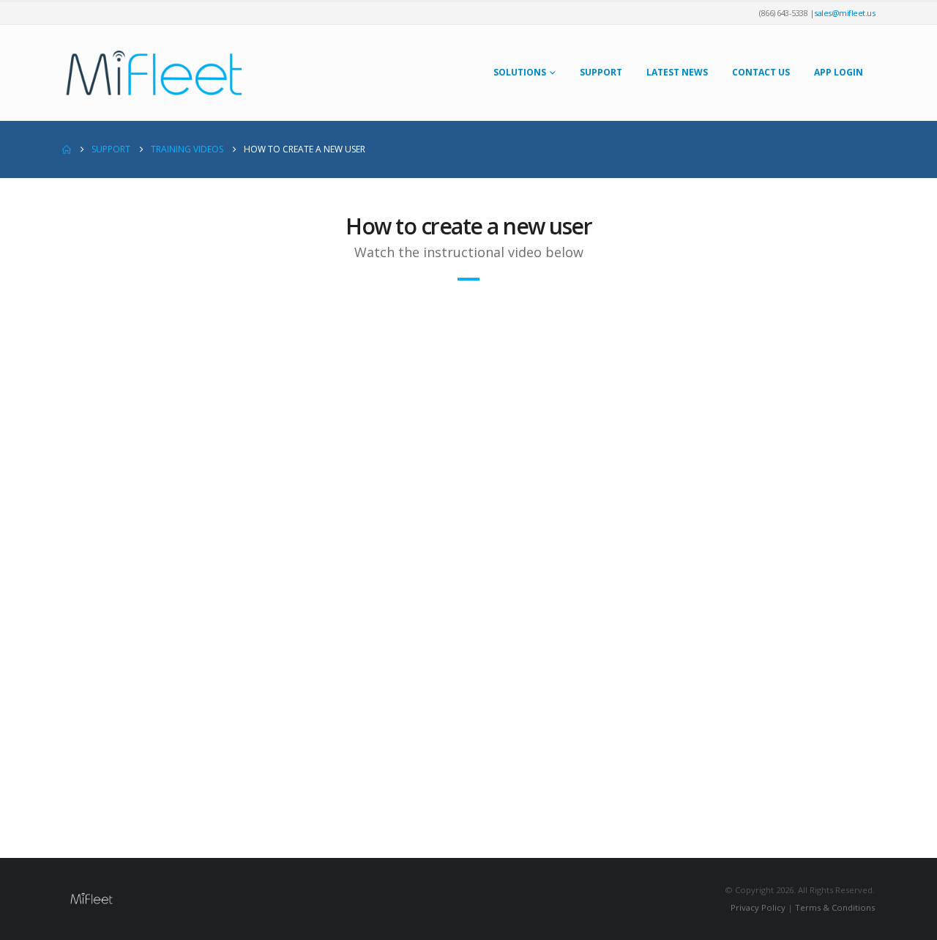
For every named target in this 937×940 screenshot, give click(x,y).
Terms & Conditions (835, 907)
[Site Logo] (153, 73)
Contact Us (761, 72)
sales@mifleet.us (844, 12)
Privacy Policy (758, 907)
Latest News (677, 72)
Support (601, 72)
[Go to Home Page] (66, 149)
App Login (838, 72)
